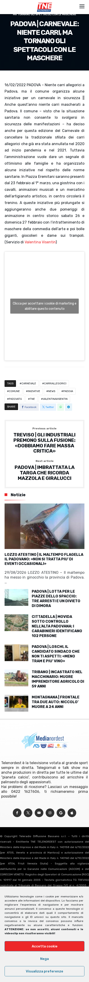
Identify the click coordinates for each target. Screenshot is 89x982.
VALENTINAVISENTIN (55, 399)
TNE (32, 399)
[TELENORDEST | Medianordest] (44, 2)
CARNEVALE (28, 383)
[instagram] (50, 812)
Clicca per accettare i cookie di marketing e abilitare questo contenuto (44, 306)
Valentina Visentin (40, 242)
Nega (44, 959)
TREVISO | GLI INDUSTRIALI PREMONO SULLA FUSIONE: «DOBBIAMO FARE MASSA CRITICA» (44, 440)
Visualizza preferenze (44, 971)
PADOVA (68, 391)
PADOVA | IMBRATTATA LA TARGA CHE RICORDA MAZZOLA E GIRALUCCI (45, 470)
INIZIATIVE (34, 391)
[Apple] (72, 812)
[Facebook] (17, 812)
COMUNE (14, 391)
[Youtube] (39, 812)
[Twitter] (28, 812)
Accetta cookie (45, 946)
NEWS (51, 391)
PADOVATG (15, 399)
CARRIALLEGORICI (55, 383)
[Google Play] (61, 812)
